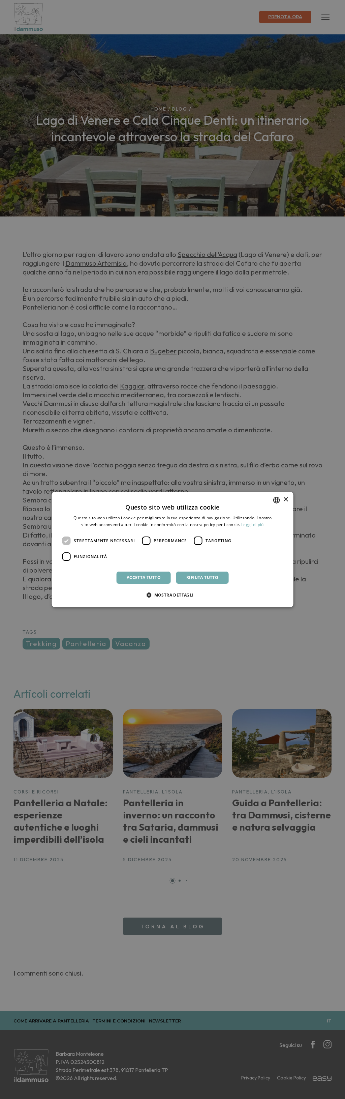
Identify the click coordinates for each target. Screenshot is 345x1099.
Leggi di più (252, 524)
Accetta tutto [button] (144, 577)
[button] (172, 595)
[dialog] (172, 550)
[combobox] (276, 500)
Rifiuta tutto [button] (202, 577)
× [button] (285, 499)
